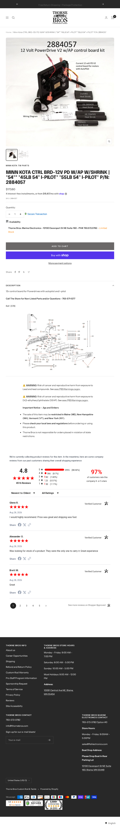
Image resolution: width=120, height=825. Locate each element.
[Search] (13, 17)
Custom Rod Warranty (17, 672)
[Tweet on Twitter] (24, 272)
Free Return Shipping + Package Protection (60, 4)
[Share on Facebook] (15, 272)
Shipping (10, 661)
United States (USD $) (17, 780)
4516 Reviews (26, 483)
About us (10, 650)
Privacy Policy (13, 694)
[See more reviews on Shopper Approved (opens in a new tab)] (29, 525)
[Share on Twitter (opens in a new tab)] (24, 525)
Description (13, 285)
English (111, 823)
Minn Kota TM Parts (17, 165)
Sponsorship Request (16, 683)
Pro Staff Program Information (21, 678)
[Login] (106, 17)
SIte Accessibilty (14, 706)
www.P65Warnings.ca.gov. (67, 389)
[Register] (49, 740)
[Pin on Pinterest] (19, 272)
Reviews (10, 700)
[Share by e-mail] (29, 272)
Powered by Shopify (49, 789)
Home (8, 32)
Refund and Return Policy (19, 667)
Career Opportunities (17, 655)
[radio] (60, 469)
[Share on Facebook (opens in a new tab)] (19, 525)
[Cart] (112, 17)
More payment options (60, 263)
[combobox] (110, 823)
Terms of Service (14, 689)
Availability (14, 221)
